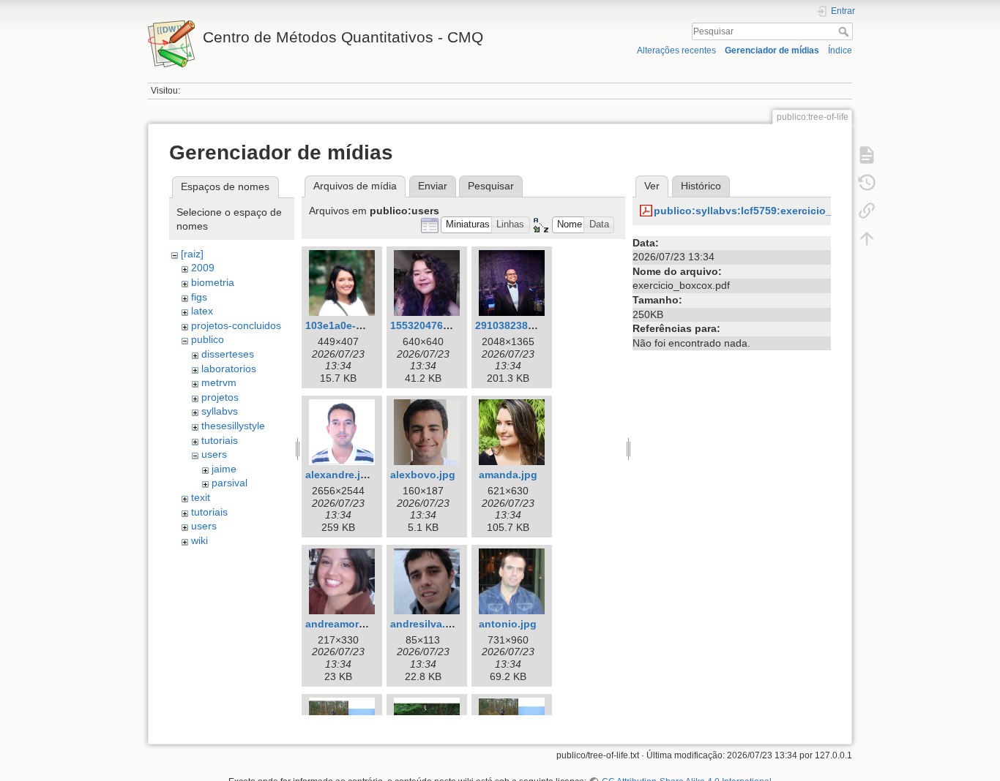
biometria (212, 282)
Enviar (432, 186)
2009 (202, 267)
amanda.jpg (508, 474)
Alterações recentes (676, 50)
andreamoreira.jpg (350, 624)
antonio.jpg (508, 624)
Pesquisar (845, 31)
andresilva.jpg (425, 624)
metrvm (218, 382)
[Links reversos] (867, 211)
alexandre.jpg (339, 474)
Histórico (701, 186)
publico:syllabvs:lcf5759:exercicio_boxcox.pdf (771, 210)
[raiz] (192, 254)
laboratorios (228, 368)
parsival (229, 482)
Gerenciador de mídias (772, 50)
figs (199, 297)
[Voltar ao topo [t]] (867, 238)
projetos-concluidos (236, 325)
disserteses (227, 354)
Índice (840, 50)
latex (202, 311)
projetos (220, 397)
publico (207, 339)
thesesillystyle (233, 425)
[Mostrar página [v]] (867, 155)
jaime (224, 469)
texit (200, 497)
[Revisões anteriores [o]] (867, 183)
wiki (199, 540)
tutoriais (219, 440)
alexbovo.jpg (422, 474)
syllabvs (219, 411)
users (214, 454)
